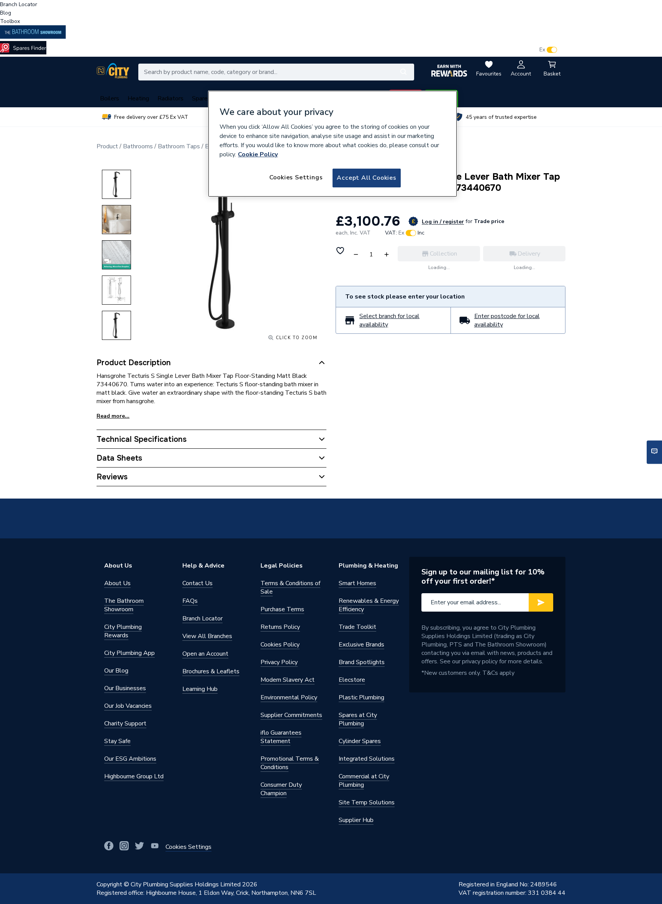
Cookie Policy (258, 154)
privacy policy (480, 661)
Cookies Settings (296, 177)
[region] (332, 143)
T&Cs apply (498, 673)
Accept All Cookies (366, 178)
